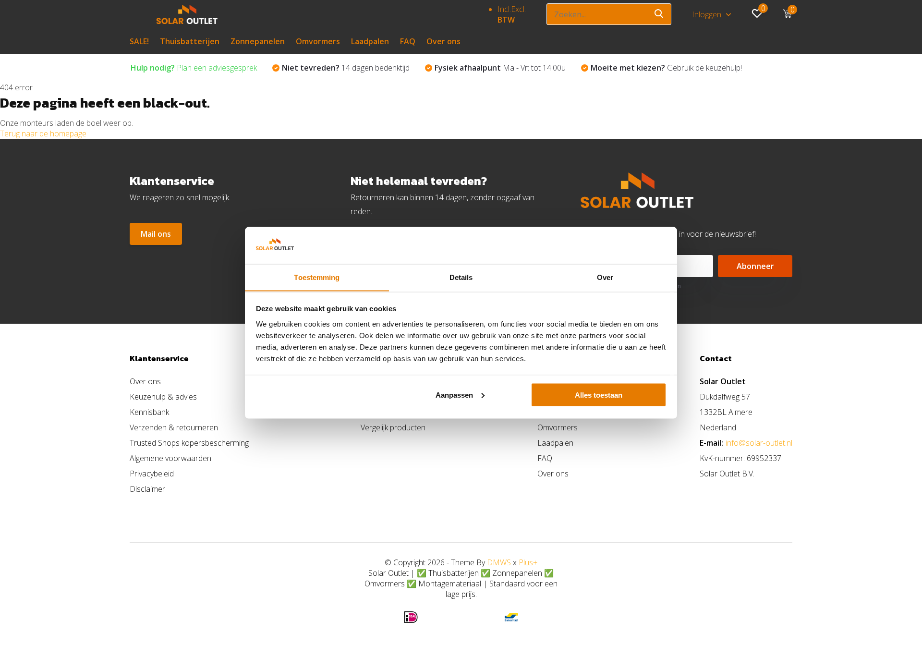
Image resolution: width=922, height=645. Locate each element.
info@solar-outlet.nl (759, 443)
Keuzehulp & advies (163, 396)
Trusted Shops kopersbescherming (189, 443)
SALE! (139, 41)
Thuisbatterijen (189, 41)
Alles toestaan (598, 394)
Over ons (443, 41)
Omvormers (318, 41)
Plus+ (528, 562)
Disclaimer (147, 489)
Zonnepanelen (257, 41)
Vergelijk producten (393, 427)
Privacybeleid (152, 473)
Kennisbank (149, 412)
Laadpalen (370, 41)
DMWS (499, 562)
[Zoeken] (659, 14)
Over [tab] (605, 277)
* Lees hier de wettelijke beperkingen (630, 286)
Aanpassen (454, 394)
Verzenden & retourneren (174, 427)
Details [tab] (461, 277)
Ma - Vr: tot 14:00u (500, 67)
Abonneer (755, 266)
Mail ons (156, 234)
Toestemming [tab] (317, 277)
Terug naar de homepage (43, 133)
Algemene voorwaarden (170, 458)
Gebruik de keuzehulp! (666, 67)
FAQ (407, 41)
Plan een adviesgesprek (194, 67)
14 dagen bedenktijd (346, 67)
